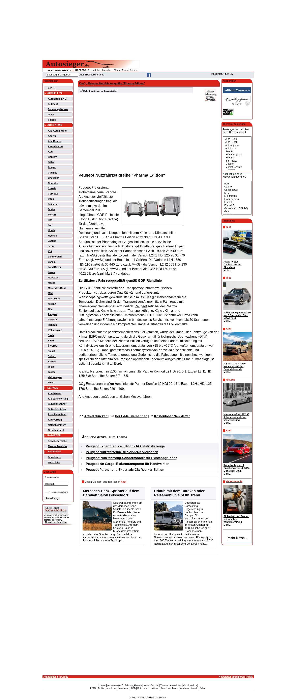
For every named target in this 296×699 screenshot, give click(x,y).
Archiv (101, 688)
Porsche (53, 319)
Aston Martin (55, 146)
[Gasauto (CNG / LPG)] (237, 208)
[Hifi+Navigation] (237, 154)
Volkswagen (55, 377)
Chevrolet (53, 178)
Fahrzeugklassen (58, 109)
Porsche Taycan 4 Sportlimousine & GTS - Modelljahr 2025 (237, 468)
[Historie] (237, 157)
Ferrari (52, 214)
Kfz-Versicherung (58, 398)
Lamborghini (55, 256)
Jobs (202, 688)
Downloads (54, 457)
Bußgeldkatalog (57, 409)
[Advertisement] (148, 29)
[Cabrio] (237, 186)
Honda (51, 230)
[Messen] (237, 163)
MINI (50, 293)
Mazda (51, 282)
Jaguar (52, 241)
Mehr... (227, 270)
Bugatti (52, 167)
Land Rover (54, 267)
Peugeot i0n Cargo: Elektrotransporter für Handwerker (127, 464)
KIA (50, 251)
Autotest (53, 104)
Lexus (51, 272)
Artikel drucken (96, 416)
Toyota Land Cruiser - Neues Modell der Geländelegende (236, 366)
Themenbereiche (57, 446)
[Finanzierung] (237, 199)
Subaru (52, 356)
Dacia (51, 199)
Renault (52, 324)
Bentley (52, 157)
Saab (51, 335)
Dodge (51, 209)
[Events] (237, 151)
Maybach (53, 277)
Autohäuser (54, 393)
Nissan (52, 303)
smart (51, 351)
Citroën (52, 188)
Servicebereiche (57, 441)
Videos (52, 119)
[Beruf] (237, 183)
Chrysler (53, 183)
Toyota (52, 372)
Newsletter (111, 688)
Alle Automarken (57, 130)
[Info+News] (237, 160)
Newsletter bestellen (56, 522)
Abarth (52, 136)
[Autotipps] (237, 148)
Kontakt (194, 688)
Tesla (51, 366)
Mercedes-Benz (57, 288)
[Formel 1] (237, 202)
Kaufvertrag (55, 419)
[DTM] (237, 193)
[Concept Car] (237, 189)
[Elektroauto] (237, 196)
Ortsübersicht (56, 430)
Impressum (123, 688)
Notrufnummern (57, 425)
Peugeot (52, 314)
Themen (164, 685)
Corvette (53, 193)
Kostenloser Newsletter (172, 416)
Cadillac (52, 172)
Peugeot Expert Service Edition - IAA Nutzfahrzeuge (125, 446)
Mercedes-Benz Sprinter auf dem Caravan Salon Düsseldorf (111, 493)
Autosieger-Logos (169, 688)
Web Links (54, 462)
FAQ (93, 688)
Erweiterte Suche (94, 74)
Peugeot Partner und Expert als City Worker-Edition (125, 469)
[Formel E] (237, 205)
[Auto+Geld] (237, 139)
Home (103, 685)
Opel (50, 309)
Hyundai (52, 235)
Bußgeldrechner (57, 404)
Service (154, 685)
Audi (50, 151)
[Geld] (237, 211)
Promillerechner (57, 414)
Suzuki (52, 361)
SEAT (51, 340)
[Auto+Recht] (237, 142)
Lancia (52, 262)
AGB (133, 688)
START (52, 88)
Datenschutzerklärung (148, 688)
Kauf (82, 83)
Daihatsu (53, 204)
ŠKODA (52, 345)
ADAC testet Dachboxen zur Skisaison (232, 264)
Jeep (51, 246)
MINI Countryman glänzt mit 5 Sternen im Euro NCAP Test (237, 315)
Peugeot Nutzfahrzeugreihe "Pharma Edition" (116, 83)
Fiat (50, 220)
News (51, 114)
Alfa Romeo (54, 141)
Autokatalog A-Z (57, 98)
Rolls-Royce (55, 330)
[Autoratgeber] (237, 145)
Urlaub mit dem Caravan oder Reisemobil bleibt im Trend (179, 493)
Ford (50, 225)
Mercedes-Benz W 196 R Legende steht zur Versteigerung (236, 417)
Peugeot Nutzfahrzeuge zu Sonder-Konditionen (122, 452)
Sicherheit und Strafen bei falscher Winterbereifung (236, 519)
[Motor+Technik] (237, 167)
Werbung (184, 688)
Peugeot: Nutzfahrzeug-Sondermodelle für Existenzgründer (131, 458)
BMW (51, 162)
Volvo (51, 382)
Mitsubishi (54, 298)
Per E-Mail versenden (131, 416)
